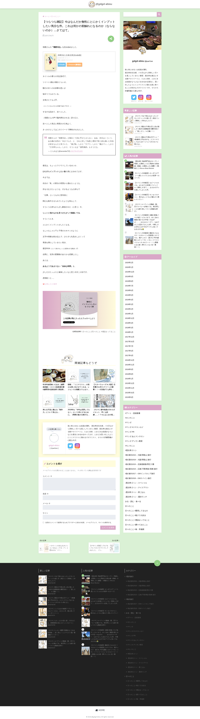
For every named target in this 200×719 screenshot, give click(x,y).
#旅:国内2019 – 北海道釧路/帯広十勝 (139, 464)
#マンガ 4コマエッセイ (134, 427)
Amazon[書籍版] (75, 64)
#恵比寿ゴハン (131, 450)
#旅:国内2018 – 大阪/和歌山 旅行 (138, 460)
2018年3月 (129, 328)
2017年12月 (129, 337)
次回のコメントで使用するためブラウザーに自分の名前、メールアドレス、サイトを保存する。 (78, 522)
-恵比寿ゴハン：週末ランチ (136, 497)
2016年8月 (129, 374)
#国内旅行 (130, 576)
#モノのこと (130, 446)
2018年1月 (129, 332)
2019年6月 (129, 290)
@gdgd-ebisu (104, 4)
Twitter (70, 449)
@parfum (134, 101)
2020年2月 (129, 263)
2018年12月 (129, 318)
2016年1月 (129, 379)
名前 (46, 494)
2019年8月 (129, 281)
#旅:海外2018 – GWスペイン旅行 (138, 478)
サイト (45, 513)
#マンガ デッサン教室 (133, 441)
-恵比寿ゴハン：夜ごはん (135, 492)
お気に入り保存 (51, 284)
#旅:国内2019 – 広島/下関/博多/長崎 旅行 (141, 469)
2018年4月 (129, 323)
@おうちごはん (149, 101)
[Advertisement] (79, 344)
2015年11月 (129, 388)
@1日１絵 (140, 101)
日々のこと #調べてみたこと (136, 525)
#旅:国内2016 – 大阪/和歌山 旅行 (138, 455)
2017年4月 (129, 355)
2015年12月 (129, 383)
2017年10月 (129, 342)
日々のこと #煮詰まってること (104, 332)
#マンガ (128, 423)
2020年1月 (129, 267)
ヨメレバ (67, 58)
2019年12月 (129, 272)
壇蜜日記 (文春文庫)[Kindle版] (69, 55)
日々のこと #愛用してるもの (136, 511)
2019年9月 (129, 277)
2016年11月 (129, 365)
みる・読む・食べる (133, 501)
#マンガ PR (129, 432)
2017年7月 (129, 346)
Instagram (77, 449)
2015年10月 (129, 393)
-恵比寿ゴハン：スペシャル (136, 483)
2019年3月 (129, 304)
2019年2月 (129, 309)
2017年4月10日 (77, 151)
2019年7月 (129, 286)
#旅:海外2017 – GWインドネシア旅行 (140, 474)
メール (46, 503)
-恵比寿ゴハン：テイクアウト (137, 488)
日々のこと (86, 332)
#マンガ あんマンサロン (134, 436)
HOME (101, 710)
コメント (47, 476)
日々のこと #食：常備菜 (134, 529)
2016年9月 (129, 369)
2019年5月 (129, 295)
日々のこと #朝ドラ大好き (135, 515)
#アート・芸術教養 (132, 413)
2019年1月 (129, 314)
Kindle (62, 64)
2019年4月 (129, 300)
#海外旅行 (130, 599)
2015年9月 (129, 397)
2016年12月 (129, 360)
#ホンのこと (130, 418)
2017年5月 (129, 351)
